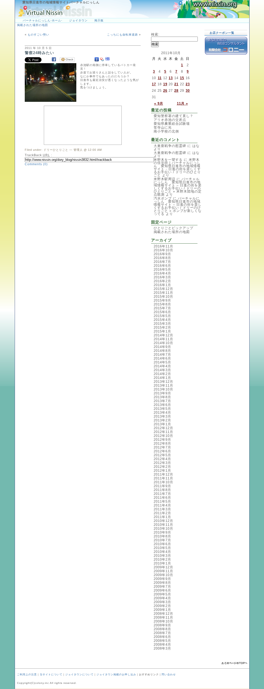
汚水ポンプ (163, 198)
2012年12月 (163, 428)
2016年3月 (162, 277)
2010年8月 (162, 536)
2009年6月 (162, 590)
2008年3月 (162, 648)
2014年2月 (162, 374)
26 (165, 91)
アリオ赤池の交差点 (170, 120)
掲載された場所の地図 (32, 25)
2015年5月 (162, 316)
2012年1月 (162, 470)
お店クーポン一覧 (222, 32)
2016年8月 (162, 258)
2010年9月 (162, 532)
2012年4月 (162, 459)
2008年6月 (162, 637)
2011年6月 (162, 498)
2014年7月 (162, 354)
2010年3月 (162, 556)
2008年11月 (163, 617)
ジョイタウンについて (79, 674)
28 (176, 91)
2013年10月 (163, 389)
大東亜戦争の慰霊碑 (170, 146)
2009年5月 (162, 594)
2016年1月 (162, 285)
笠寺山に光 (163, 127)
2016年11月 (163, 246)
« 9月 (158, 103)
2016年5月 (162, 269)
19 (165, 84)
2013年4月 (162, 412)
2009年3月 (162, 602)
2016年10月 (163, 250)
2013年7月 (162, 401)
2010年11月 (163, 525)
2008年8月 (162, 629)
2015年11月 (163, 293)
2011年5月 (162, 501)
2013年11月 (163, 385)
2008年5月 (162, 641)
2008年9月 (162, 625)
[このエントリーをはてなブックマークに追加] (107, 59)
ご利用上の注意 (27, 674)
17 (154, 84)
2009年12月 (163, 567)
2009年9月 (162, 579)
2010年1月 (162, 563)
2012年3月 (162, 463)
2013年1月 (162, 424)
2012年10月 (163, 436)
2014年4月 (162, 366)
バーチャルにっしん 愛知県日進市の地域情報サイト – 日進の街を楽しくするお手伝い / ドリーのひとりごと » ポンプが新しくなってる (178, 206)
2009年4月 (162, 598)
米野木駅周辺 (164, 179)
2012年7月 (162, 447)
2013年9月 (162, 393)
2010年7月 (162, 540)
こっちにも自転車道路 (122, 34)
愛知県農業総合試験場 (172, 124)
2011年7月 (162, 494)
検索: (155, 34)
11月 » (182, 103)
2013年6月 (162, 405)
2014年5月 (162, 362)
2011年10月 (163, 482)
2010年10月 (163, 528)
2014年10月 (163, 343)
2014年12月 (163, 335)
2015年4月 (162, 320)
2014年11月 (163, 339)
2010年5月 (162, 548)
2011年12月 (163, 474)
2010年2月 (162, 559)
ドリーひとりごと (56, 149)
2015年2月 (162, 327)
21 (176, 84)
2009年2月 (162, 606)
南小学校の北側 (166, 131)
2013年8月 (162, 397)
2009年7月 (162, 586)
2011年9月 (162, 486)
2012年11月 (163, 432)
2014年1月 (162, 378)
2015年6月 (162, 312)
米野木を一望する (168, 160)
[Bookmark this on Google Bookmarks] (97, 59)
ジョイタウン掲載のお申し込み (116, 674)
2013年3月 (162, 416)
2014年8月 (162, 351)
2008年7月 (162, 633)
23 (188, 84)
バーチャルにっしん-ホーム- (42, 20)
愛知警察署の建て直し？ (173, 116)
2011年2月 (162, 513)
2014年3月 (162, 370)
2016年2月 (162, 281)
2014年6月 (162, 358)
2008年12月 (163, 614)
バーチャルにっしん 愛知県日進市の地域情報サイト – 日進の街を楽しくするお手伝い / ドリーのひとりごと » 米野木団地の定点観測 (178, 186)
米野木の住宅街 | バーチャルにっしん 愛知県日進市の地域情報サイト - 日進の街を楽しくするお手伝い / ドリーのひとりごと (177, 167)
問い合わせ (169, 674)
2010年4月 (162, 552)
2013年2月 (162, 420)
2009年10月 (163, 575)
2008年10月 (163, 621)
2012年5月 (162, 455)
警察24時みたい (39, 53)
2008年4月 (162, 644)
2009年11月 (163, 571)
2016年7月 (162, 262)
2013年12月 (163, 382)
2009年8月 (162, 583)
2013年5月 (162, 409)
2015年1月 (162, 331)
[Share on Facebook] (54, 59)
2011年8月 (162, 490)
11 (160, 78)
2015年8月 (162, 304)
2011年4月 (162, 505)
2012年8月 (162, 443)
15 (182, 78)
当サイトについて (51, 674)
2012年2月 (162, 467)
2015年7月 (162, 308)
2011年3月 (162, 509)
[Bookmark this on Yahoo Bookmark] (102, 59)
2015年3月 (162, 324)
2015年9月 (162, 300)
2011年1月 (162, 517)
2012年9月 (162, 440)
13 (171, 78)
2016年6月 (162, 266)
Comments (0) (36, 164)
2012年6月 (162, 451)
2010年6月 (162, 544)
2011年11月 (163, 478)
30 (188, 91)
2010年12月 (163, 521)
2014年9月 (162, 347)
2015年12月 (163, 289)
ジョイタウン (78, 20)
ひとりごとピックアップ (173, 228)
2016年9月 (162, 254)
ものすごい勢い (38, 34)
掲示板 (99, 20)
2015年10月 (163, 296)
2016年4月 (162, 273)
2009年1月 (162, 610)
